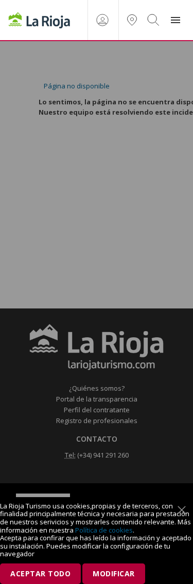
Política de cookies (104, 530)
